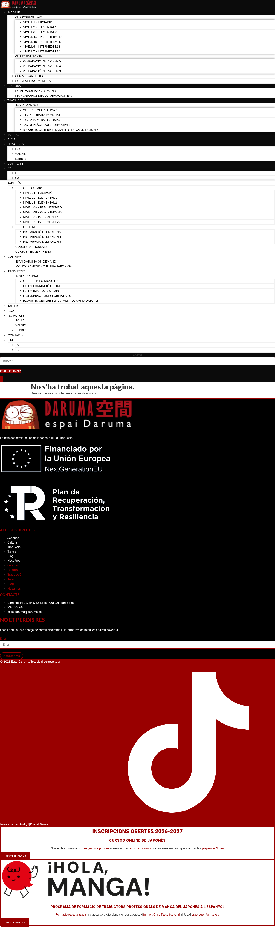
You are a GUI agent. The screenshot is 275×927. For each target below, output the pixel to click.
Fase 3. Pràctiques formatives (46, 124)
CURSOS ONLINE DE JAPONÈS (137, 840)
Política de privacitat (9, 824)
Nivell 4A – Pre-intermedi (42, 36)
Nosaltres (15, 144)
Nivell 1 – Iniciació (37, 22)
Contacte (15, 163)
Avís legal (24, 824)
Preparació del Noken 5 (42, 61)
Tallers (13, 134)
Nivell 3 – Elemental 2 (40, 32)
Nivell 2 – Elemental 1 (40, 27)
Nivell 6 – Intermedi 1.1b (41, 46)
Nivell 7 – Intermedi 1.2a (41, 51)
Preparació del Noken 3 (42, 71)
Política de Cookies (39, 824)
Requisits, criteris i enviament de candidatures (60, 129)
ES (16, 173)
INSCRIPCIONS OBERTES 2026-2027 (137, 831)
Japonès (13, 12)
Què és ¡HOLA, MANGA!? (40, 110)
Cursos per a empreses (33, 81)
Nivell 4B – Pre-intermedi (42, 41)
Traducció (14, 547)
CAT (10, 168)
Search (137, 354)
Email (3, 638)
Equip (19, 149)
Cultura (14, 86)
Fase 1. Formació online (42, 115)
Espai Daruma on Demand (35, 90)
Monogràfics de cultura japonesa (43, 95)
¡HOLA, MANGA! (26, 105)
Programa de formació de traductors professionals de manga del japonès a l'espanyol (138, 907)
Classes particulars (31, 76)
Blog (11, 139)
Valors (20, 153)
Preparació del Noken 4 (42, 66)
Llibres (20, 158)
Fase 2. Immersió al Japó (41, 120)
